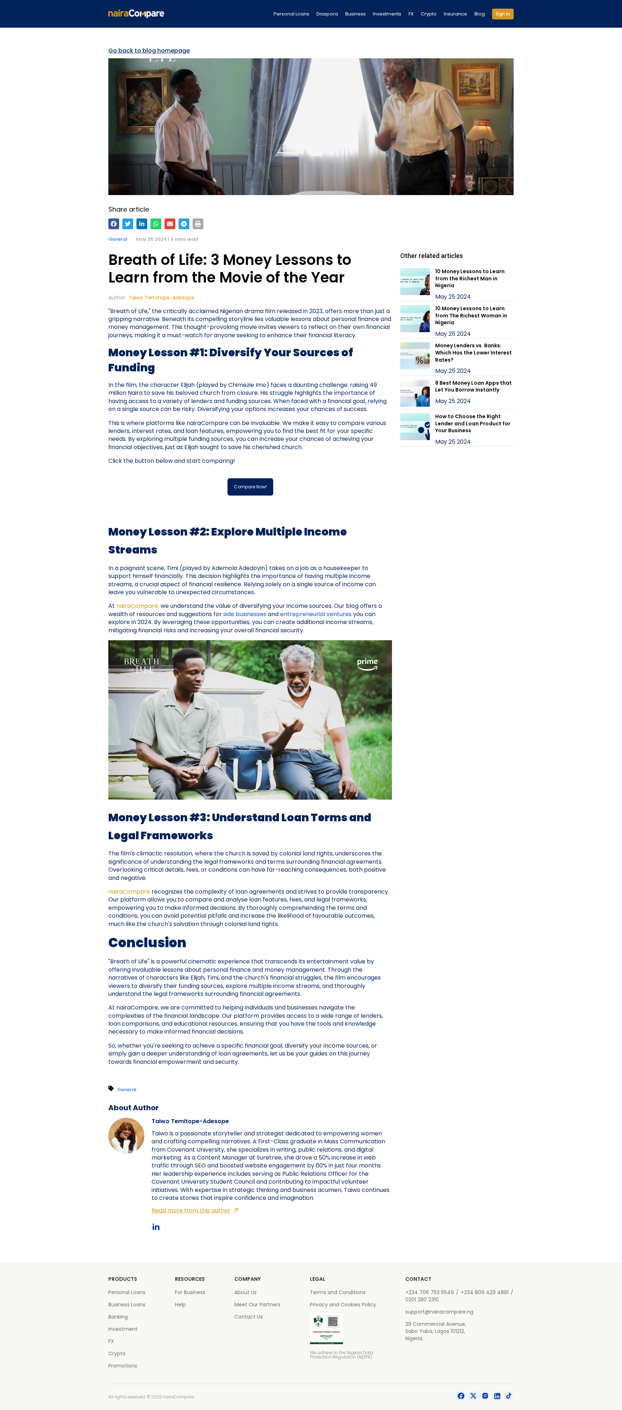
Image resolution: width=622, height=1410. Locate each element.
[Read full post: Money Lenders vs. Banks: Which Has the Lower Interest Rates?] (415, 358)
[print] (198, 223)
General (117, 239)
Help (180, 1304)
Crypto (429, 14)
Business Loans (126, 1304)
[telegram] (184, 223)
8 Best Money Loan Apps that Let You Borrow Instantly (473, 386)
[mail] (169, 223)
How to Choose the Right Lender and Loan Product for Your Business (472, 423)
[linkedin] (141, 223)
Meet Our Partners (257, 1304)
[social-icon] (461, 1397)
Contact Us (248, 1316)
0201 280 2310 (422, 1299)
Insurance (455, 14)
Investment (123, 1329)
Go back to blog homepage (149, 51)
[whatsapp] (155, 223)
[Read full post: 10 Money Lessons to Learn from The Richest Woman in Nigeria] (415, 321)
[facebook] (113, 223)
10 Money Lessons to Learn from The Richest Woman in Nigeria (471, 315)
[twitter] (127, 223)
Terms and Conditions (338, 1292)
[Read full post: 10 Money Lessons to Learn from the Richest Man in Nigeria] (415, 284)
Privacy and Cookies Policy (343, 1304)
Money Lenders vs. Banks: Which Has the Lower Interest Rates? (473, 352)
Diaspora (327, 14)
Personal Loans (291, 14)
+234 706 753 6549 (429, 1292)
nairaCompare (129, 891)
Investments (387, 14)
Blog (479, 14)
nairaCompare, (137, 606)
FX (411, 14)
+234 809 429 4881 (485, 1292)
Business (355, 14)
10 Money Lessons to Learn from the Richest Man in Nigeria (470, 278)
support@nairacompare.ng (439, 1311)
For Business (190, 1292)
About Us (245, 1292)
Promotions (122, 1365)
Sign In (503, 14)
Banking (118, 1316)
